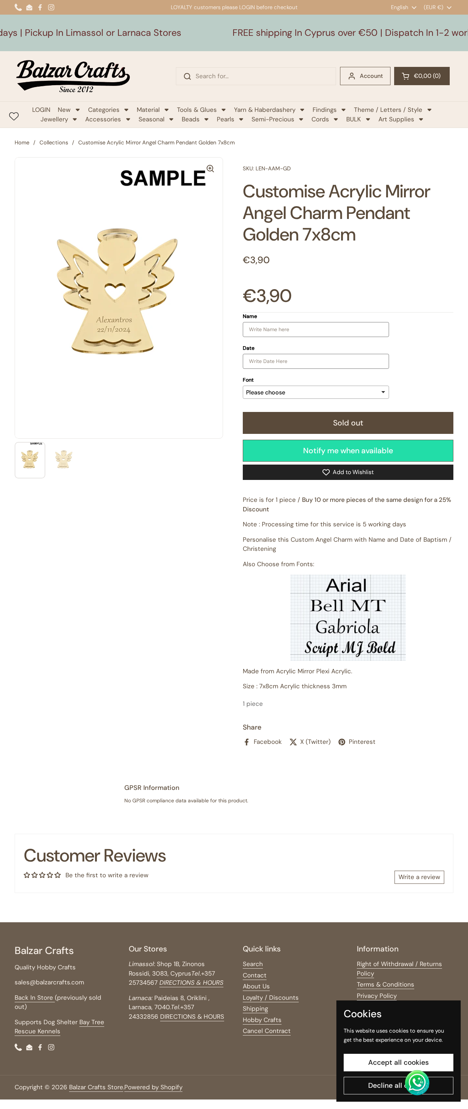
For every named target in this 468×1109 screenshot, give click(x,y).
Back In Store (35, 997)
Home (22, 142)
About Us (256, 986)
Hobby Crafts (262, 1020)
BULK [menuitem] (353, 119)
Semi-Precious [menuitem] (273, 119)
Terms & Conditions (385, 984)
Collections (53, 142)
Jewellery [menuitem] (54, 119)
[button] (422, 76)
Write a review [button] (419, 877)
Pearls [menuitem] (225, 119)
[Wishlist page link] (14, 116)
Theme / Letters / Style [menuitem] (388, 110)
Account (371, 76)
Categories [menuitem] (104, 110)
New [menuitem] (64, 110)
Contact (255, 975)
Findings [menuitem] (325, 110)
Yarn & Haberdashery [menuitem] (264, 110)
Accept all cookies (398, 1062)
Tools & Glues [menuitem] (197, 110)
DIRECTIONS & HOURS (192, 1017)
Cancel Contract (267, 1031)
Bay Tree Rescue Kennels (59, 1027)
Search (253, 964)
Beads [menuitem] (191, 119)
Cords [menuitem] (320, 119)
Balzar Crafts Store (96, 1087)
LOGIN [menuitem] (41, 110)
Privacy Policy (377, 996)
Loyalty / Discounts (271, 997)
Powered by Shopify (153, 1087)
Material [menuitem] (148, 110)
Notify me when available (348, 451)
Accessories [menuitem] (103, 119)
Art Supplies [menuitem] (396, 119)
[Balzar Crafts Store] (73, 76)
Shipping (255, 1008)
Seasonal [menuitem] (152, 119)
